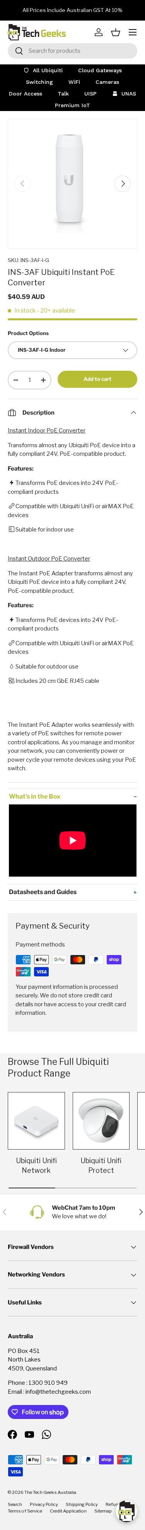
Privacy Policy (44, 1504)
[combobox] (72, 51)
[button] (115, 32)
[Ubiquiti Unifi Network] (36, 1120)
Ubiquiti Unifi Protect (100, 1165)
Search (15, 1504)
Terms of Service (25, 1511)
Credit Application (68, 1511)
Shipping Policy (82, 1504)
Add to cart (97, 379)
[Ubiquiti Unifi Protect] (101, 1120)
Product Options (28, 333)
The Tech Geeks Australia (50, 1492)
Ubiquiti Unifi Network (36, 1165)
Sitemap (103, 1511)
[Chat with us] (126, 1511)
